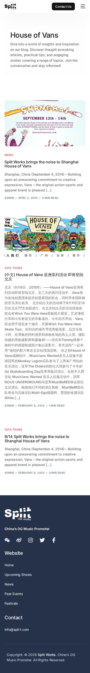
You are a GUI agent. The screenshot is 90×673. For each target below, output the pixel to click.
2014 (8, 429)
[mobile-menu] (82, 6)
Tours (17, 268)
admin (9, 198)
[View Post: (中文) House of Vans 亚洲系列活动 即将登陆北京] (45, 236)
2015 (8, 268)
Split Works (47, 655)
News (9, 155)
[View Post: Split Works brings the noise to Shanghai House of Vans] (45, 123)
